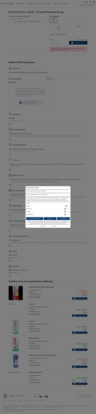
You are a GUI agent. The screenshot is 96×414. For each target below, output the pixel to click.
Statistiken (28, 211)
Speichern (50, 218)
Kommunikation (29, 214)
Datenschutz (42, 226)
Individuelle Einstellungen (35, 218)
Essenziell (28, 206)
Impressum (53, 226)
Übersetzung (29, 208)
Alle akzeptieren (63, 218)
